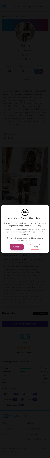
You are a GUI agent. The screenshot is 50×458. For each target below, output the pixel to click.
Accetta (17, 246)
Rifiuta (35, 246)
